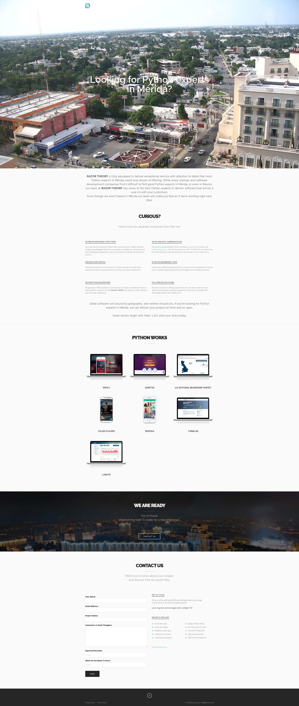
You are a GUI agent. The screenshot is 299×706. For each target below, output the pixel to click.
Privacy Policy (90, 703)
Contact (210, 6)
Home (176, 6)
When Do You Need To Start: (97, 660)
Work (201, 6)
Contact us (149, 536)
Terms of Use (101, 703)
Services (193, 6)
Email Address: (91, 606)
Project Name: (91, 616)
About (184, 6)
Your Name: (90, 597)
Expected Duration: (93, 651)
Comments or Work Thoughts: (98, 625)
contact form (192, 247)
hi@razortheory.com (160, 249)
